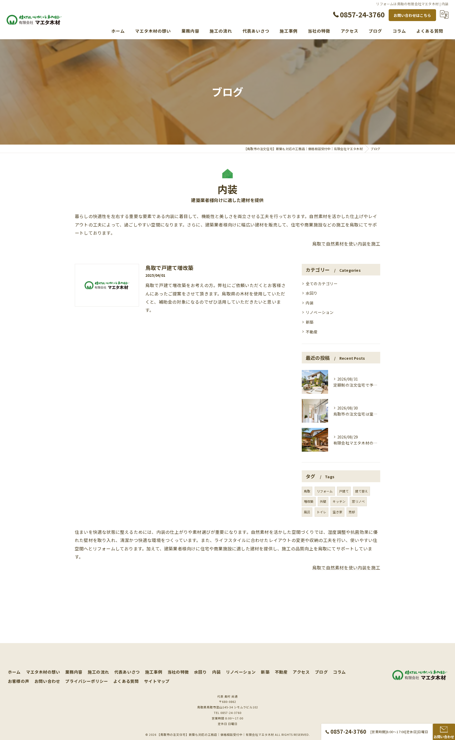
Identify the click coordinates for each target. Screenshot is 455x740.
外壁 (323, 501)
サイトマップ (157, 681)
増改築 (309, 501)
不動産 (312, 331)
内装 (310, 302)
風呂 (307, 512)
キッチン (339, 501)
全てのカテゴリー (322, 283)
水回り (312, 293)
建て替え (361, 491)
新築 (310, 322)
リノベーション (320, 312)
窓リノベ (358, 501)
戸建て (344, 491)
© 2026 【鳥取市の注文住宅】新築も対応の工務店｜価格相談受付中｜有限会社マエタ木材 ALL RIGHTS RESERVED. (227, 734)
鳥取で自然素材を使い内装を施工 (346, 243)
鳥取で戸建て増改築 (169, 268)
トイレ (322, 512)
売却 (352, 512)
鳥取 (307, 491)
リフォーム (325, 491)
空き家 (337, 512)
